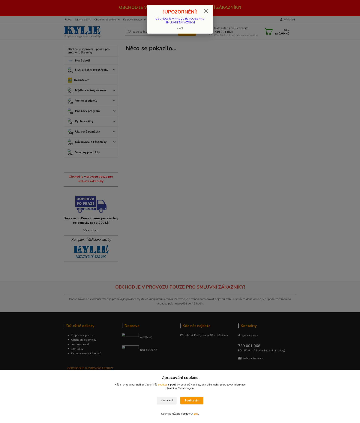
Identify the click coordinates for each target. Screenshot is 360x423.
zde (196, 414)
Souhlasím (192, 400)
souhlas (162, 384)
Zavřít (180, 28)
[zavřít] (206, 11)
